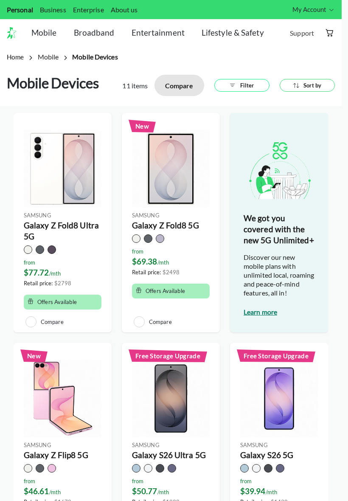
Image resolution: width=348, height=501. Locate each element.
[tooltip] (313, 9)
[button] (15, 33)
